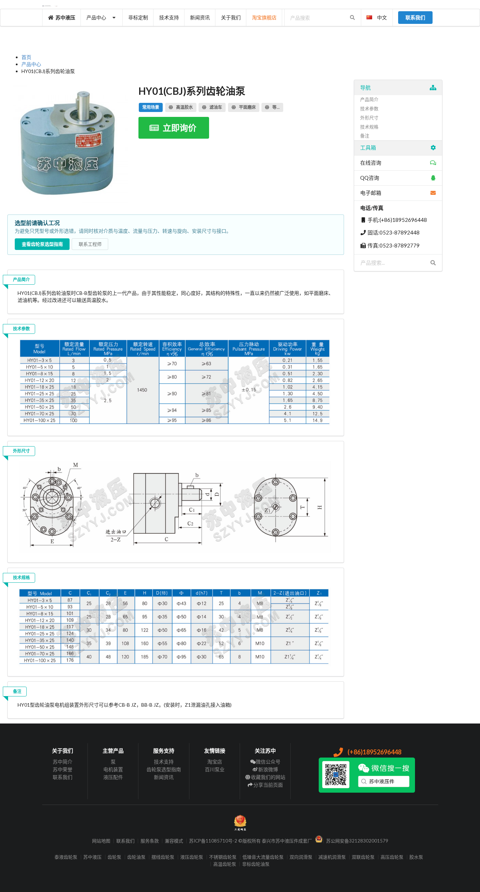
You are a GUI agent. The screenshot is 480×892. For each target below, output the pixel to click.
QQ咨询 (369, 177)
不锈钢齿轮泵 (222, 857)
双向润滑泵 (301, 857)
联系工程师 (90, 244)
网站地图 (101, 841)
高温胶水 (184, 107)
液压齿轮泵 (191, 857)
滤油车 (215, 107)
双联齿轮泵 (363, 857)
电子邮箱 (370, 193)
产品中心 (96, 17)
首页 (26, 57)
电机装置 (113, 769)
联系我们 (62, 777)
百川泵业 (215, 769)
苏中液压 (65, 17)
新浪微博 (268, 769)
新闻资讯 (200, 17)
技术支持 (169, 17)
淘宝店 (214, 762)
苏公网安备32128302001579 (357, 841)
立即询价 (179, 128)
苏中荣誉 (62, 769)
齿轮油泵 (136, 857)
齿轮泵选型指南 (164, 769)
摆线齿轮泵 (162, 857)
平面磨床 (247, 107)
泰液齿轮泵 (65, 857)
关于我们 (231, 17)
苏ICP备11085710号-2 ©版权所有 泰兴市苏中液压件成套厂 (250, 841)
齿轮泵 (114, 857)
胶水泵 (416, 857)
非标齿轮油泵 (256, 864)
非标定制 (138, 17)
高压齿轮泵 (392, 857)
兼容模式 (174, 841)
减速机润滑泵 (332, 857)
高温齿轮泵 (224, 864)
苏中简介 (62, 762)
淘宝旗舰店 (264, 17)
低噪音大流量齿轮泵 (263, 857)
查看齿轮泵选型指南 (42, 244)
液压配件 (113, 777)
